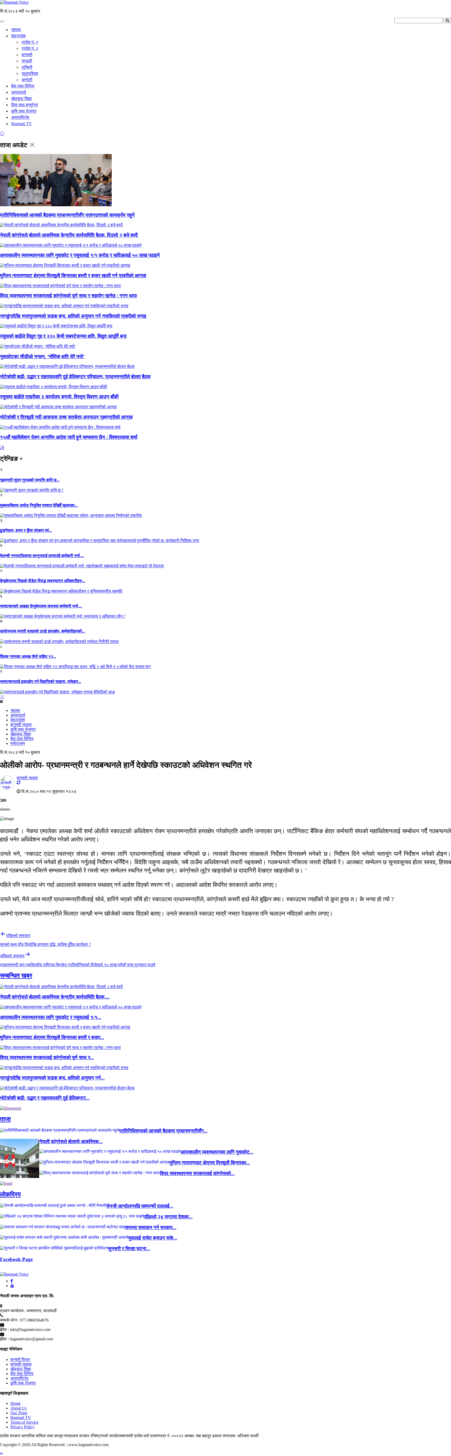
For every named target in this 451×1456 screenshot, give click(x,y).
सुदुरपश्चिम (30, 73)
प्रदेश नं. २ (30, 48)
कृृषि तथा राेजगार (24, 111)
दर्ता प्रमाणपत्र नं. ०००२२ (164, 1436)
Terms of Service (24, 1422)
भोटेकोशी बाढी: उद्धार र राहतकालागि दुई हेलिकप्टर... (45, 1098)
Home (15, 1403)
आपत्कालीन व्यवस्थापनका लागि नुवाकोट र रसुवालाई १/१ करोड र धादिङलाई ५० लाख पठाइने (80, 255)
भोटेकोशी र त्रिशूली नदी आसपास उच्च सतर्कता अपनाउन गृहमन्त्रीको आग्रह (66, 417)
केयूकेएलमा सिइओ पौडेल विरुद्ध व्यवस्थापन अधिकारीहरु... (42, 581)
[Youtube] (12, 1285)
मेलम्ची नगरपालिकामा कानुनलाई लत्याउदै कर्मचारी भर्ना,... (42, 555)
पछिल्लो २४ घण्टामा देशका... (168, 1216)
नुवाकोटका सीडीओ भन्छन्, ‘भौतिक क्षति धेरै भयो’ (42, 356)
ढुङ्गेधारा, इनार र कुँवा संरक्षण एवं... (26, 530)
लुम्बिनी (27, 67)
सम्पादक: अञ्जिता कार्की (241, 1436)
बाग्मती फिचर (20, 1359)
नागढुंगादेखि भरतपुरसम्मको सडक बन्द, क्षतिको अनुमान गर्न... (52, 1078)
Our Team (18, 1413)
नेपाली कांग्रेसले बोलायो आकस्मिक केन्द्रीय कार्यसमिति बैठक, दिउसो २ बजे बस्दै (69, 235)
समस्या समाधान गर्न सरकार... (150, 1227)
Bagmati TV (21, 123)
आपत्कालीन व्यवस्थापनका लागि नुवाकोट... (217, 1152)
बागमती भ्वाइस (21, 724)
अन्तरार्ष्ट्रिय (20, 117)
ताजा (5, 1119)
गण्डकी (27, 61)
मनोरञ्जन (17, 743)
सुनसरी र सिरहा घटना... (129, 1248)
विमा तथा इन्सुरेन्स (24, 105)
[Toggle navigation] (2, 21)
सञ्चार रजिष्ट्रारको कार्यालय (100, 1436)
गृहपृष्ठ (16, 29)
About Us (18, 1408)
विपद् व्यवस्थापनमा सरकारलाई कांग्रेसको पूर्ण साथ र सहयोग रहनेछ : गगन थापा (68, 295)
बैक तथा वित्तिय (22, 86)
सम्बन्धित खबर (16, 975)
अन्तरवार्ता (18, 92)
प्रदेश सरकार (10, 1436)
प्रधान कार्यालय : (13, 1310)
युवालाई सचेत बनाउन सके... (152, 1238)
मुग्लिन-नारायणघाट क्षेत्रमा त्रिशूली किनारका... (209, 1162)
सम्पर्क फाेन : (9, 1320)
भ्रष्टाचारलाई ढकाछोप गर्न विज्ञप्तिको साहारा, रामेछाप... (40, 681)
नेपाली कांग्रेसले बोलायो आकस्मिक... (71, 1141)
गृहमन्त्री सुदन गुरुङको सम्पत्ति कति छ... (30, 480)
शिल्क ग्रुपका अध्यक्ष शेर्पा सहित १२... (28, 656)
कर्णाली (27, 80)
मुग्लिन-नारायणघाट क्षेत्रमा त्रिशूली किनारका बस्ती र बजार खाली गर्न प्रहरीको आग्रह (73, 275)
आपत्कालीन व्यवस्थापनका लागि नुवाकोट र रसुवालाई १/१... (50, 1017)
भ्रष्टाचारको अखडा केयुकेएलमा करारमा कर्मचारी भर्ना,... (41, 606)
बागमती (27, 54)
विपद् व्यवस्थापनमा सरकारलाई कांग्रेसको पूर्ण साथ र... (47, 1057)
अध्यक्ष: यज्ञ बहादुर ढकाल (203, 1436)
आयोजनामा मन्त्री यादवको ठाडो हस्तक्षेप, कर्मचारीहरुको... (42, 631)
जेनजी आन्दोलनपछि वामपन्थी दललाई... (139, 1206)
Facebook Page (16, 1259)
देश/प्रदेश (18, 36)
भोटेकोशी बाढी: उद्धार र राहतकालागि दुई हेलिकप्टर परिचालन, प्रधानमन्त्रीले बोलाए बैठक (75, 376)
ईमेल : (4, 1329)
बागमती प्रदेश (133, 1436)
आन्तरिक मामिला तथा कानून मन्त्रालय (50, 1436)
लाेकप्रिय (10, 1194)
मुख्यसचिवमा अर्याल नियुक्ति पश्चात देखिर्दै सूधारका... (39, 505)
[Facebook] (11, 1281)
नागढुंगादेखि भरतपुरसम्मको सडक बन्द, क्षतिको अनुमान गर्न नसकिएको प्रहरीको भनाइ (73, 316)
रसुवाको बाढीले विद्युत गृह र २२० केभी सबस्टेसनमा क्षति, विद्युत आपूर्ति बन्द (63, 336)
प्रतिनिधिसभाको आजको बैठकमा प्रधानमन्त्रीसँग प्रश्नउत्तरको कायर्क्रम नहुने (67, 215)
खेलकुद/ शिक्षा (21, 98)
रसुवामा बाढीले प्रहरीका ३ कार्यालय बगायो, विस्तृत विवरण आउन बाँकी (59, 396)
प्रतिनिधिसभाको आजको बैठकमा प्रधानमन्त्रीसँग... (163, 1131)
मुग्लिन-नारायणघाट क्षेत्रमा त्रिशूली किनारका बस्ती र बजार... (52, 1037)
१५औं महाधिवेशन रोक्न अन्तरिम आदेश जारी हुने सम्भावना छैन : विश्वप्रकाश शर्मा (68, 437)
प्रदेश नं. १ (30, 42)
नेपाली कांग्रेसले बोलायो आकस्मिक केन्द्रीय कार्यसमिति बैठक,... (55, 997)
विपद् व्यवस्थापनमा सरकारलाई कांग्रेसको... (197, 1173)
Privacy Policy (22, 1427)
